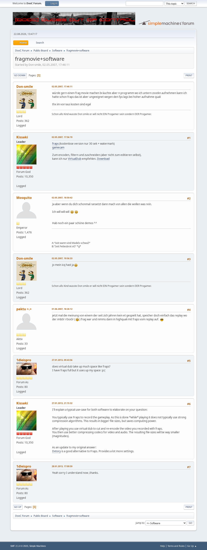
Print (189, 75)
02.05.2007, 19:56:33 (62, 258)
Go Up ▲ (192, 545)
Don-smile (24, 86)
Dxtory (56, 451)
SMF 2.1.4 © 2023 (19, 546)
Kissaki (22, 137)
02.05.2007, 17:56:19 (62, 137)
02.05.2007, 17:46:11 (62, 86)
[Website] (18, 181)
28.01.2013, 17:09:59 (62, 466)
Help (162, 545)
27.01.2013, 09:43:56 (62, 359)
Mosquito (24, 197)
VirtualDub (74, 159)
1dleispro (23, 360)
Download (103, 159)
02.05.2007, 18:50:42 (62, 197)
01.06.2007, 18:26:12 (62, 308)
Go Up (17, 506)
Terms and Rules (176, 545)
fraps (55, 143)
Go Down (19, 75)
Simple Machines (37, 546)
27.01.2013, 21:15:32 (62, 403)
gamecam (58, 147)
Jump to (140, 523)
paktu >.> (24, 309)
